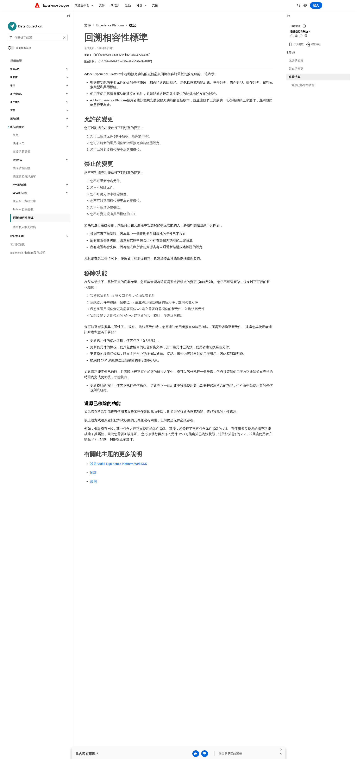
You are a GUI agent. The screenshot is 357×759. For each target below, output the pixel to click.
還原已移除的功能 (302, 85)
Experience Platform (110, 25)
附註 (93, 472)
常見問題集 (17, 244)
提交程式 (17, 159)
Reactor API (17, 236)
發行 (12, 85)
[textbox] (38, 37)
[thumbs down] (204, 753)
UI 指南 (14, 77)
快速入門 (14, 68)
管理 (12, 110)
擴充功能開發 (17, 126)
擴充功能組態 (21, 168)
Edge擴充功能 (20, 192)
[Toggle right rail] (288, 16)
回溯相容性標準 (23, 218)
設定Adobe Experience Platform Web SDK (118, 464)
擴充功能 (14, 118)
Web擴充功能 (19, 184)
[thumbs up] (195, 753)
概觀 (16, 135)
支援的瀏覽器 (21, 151)
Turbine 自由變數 (23, 209)
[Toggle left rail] (68, 16)
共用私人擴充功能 (24, 227)
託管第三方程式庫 (24, 201)
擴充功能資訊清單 (24, 176)
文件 (87, 25)
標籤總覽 (16, 61)
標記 (132, 25)
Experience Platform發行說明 (27, 253)
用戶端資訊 (16, 93)
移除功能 (294, 77)
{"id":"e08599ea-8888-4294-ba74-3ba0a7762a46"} (121, 55)
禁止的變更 (296, 68)
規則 (93, 481)
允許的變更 (296, 60)
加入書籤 (298, 44)
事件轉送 (14, 102)
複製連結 (316, 44)
